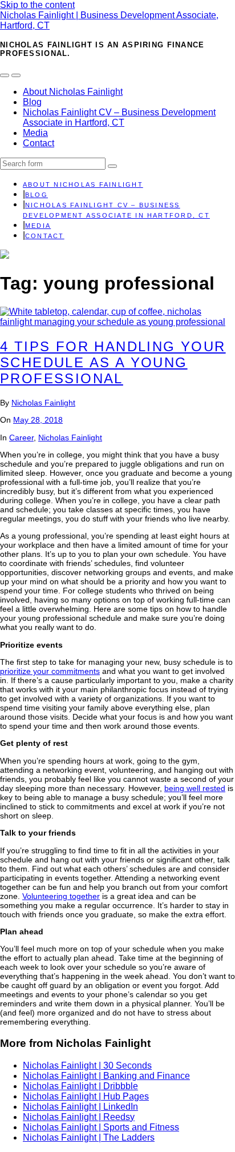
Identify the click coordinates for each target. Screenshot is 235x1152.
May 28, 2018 (38, 419)
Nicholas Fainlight (43, 402)
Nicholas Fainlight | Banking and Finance (106, 1076)
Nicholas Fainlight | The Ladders (89, 1137)
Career (21, 437)
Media (35, 133)
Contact (38, 143)
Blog (32, 102)
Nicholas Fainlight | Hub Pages (86, 1096)
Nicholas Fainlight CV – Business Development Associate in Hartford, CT (119, 117)
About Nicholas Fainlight (73, 92)
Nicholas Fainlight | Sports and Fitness (101, 1127)
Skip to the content (37, 5)
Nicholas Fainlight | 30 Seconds (87, 1065)
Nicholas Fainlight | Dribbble (80, 1086)
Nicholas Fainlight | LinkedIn (80, 1106)
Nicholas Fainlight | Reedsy (79, 1117)
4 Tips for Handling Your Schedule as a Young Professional (113, 362)
